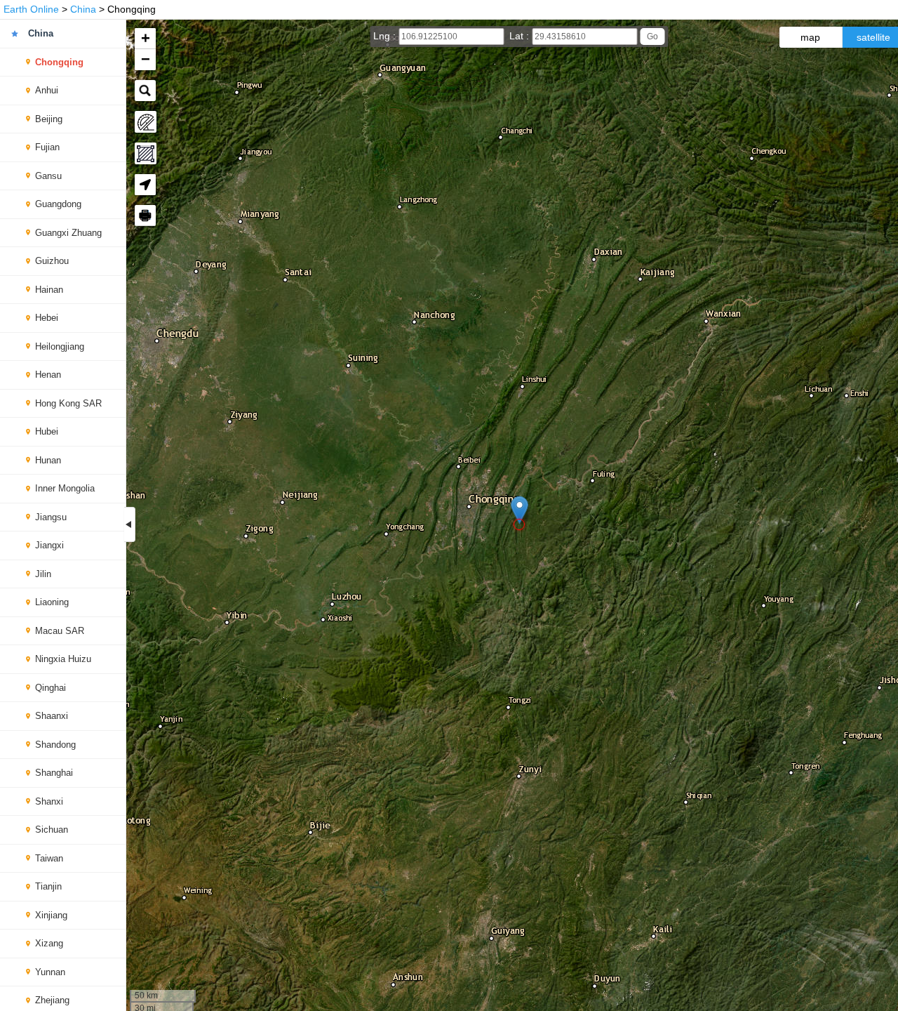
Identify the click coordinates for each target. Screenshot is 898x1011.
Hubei (46, 431)
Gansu (48, 176)
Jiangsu (51, 517)
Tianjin (48, 886)
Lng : (385, 35)
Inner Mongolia (65, 488)
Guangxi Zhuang (68, 232)
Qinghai (50, 687)
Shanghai (54, 772)
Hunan (48, 460)
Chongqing (59, 62)
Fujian (47, 147)
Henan (48, 374)
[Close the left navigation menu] (129, 524)
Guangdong (58, 204)
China (83, 9)
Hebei (46, 317)
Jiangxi (49, 545)
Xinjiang (51, 915)
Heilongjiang (59, 346)
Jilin (43, 574)
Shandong (55, 744)
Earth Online (31, 9)
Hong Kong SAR (68, 403)
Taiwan (49, 858)
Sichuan (51, 829)
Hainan (49, 289)
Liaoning (52, 602)
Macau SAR (59, 631)
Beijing (48, 119)
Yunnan (50, 972)
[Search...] (145, 90)
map (810, 37)
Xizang (49, 943)
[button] (519, 510)
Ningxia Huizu (63, 659)
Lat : (520, 35)
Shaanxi (51, 716)
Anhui (46, 90)
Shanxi (49, 801)
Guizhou (52, 261)
